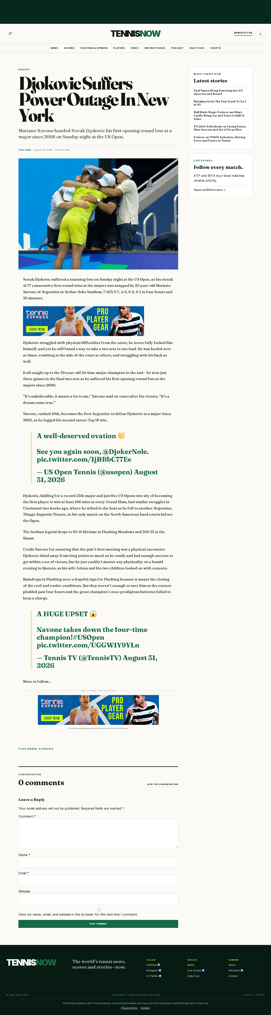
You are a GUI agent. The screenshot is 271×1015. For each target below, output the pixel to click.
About (232, 964)
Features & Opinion (94, 48)
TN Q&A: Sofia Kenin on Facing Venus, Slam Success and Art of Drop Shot (220, 128)
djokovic (46, 749)
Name (24, 855)
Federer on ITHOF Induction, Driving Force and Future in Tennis (219, 138)
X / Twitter (152, 976)
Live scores (194, 970)
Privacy (248, 995)
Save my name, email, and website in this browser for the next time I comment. (78, 914)
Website (24, 891)
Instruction (154, 48)
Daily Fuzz (197, 48)
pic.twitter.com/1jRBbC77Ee (84, 459)
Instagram (152, 970)
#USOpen (88, 637)
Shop (214, 48)
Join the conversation (162, 784)
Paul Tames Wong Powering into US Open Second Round (218, 92)
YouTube (151, 964)
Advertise (234, 970)
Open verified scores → (210, 190)
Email (23, 873)
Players (119, 48)
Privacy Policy (129, 1007)
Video (135, 48)
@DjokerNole (125, 451)
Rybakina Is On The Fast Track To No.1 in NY (220, 103)
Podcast (177, 48)
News (54, 48)
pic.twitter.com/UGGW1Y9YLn (88, 645)
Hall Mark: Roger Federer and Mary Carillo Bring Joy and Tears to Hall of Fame (219, 115)
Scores (69, 48)
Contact (233, 976)
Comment (27, 816)
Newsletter (243, 33)
